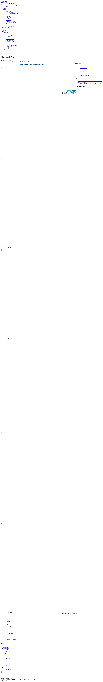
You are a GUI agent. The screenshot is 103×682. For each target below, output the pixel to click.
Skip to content (4, 1)
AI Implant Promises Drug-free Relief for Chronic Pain (90, 83)
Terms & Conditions (7, 645)
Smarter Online (32, 679)
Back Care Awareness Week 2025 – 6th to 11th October (90, 81)
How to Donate (83, 68)
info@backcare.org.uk (21, 3)
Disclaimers (6, 647)
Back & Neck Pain (10, 669)
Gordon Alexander (12, 61)
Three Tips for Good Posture (84, 82)
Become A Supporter (84, 75)
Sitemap (5, 651)
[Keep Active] (31, 518)
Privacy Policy (6, 649)
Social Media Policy (7, 648)
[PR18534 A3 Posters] (31, 153)
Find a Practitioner (84, 71)
